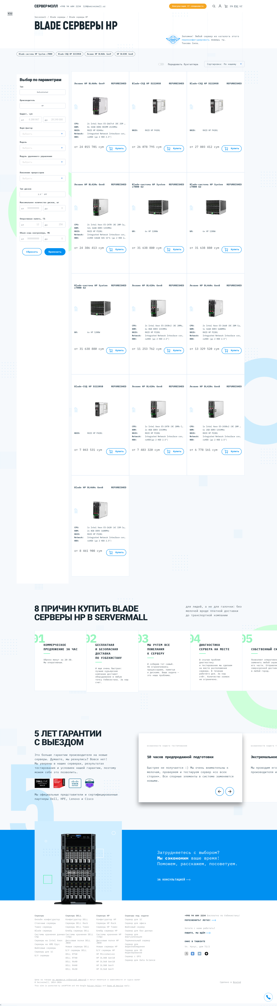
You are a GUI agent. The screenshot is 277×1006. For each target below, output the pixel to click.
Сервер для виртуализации (133, 935)
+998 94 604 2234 (70, 6)
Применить (54, 251)
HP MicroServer (105, 954)
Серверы (39, 915)
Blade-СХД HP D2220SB (69, 54)
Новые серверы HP (106, 946)
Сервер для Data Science (140, 960)
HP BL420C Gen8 (125, 54)
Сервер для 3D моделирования (133, 951)
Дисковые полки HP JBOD (107, 941)
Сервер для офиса (135, 923)
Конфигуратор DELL (76, 919)
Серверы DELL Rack (76, 923)
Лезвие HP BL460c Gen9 (99, 54)
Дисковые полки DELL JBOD (78, 941)
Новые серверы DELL (77, 946)
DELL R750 (71, 954)
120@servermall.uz (94, 6)
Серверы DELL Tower (77, 926)
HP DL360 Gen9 (105, 969)
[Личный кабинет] (220, 6)
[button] (42, 134)
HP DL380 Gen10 (105, 957)
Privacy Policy (94, 986)
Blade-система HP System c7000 (35, 54)
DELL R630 (71, 969)
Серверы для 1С (44, 951)
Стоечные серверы (45, 923)
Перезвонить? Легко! (198, 920)
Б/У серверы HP (105, 950)
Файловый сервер (135, 926)
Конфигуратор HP (106, 919)
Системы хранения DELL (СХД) (79, 935)
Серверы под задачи (137, 915)
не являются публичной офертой (69, 979)
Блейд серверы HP (106, 930)
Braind (237, 982)
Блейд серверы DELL (77, 930)
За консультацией (171, 879)
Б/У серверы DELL (76, 950)
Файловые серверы (45, 948)
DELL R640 (71, 961)
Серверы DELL (73, 915)
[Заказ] (225, 6)
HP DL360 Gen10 (105, 961)
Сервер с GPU (133, 956)
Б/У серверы (42, 955)
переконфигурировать (196, 39)
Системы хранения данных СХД (50, 935)
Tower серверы (43, 926)
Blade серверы (43, 930)
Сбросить (32, 251)
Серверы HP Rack (106, 923)
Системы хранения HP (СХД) (108, 935)
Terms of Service (115, 986)
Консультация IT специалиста (187, 6)
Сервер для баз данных (139, 930)
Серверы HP (103, 915)
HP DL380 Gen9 (105, 965)
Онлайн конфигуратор (47, 919)
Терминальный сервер (137, 940)
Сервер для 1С (133, 919)
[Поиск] (214, 6)
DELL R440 (71, 965)
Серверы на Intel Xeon (48, 940)
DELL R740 (71, 957)
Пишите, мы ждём (195, 932)
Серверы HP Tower (106, 926)
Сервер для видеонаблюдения (135, 945)
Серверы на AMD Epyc (47, 944)
